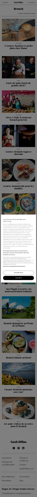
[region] (18, 248)
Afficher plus (18, 272)
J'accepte (18, 278)
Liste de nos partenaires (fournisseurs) (14, 266)
